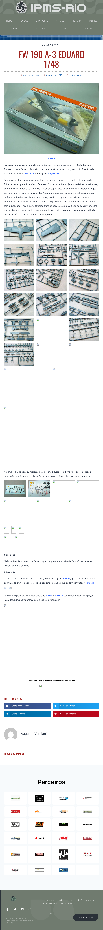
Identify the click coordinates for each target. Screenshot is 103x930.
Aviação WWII (51, 45)
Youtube (40, 28)
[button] (27, 706)
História (76, 21)
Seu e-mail (49, 914)
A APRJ (14, 28)
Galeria (92, 21)
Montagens (42, 21)
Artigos (60, 21)
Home (9, 21)
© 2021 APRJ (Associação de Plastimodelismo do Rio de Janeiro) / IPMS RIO (20, 920)
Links (65, 28)
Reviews (24, 21)
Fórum (88, 28)
